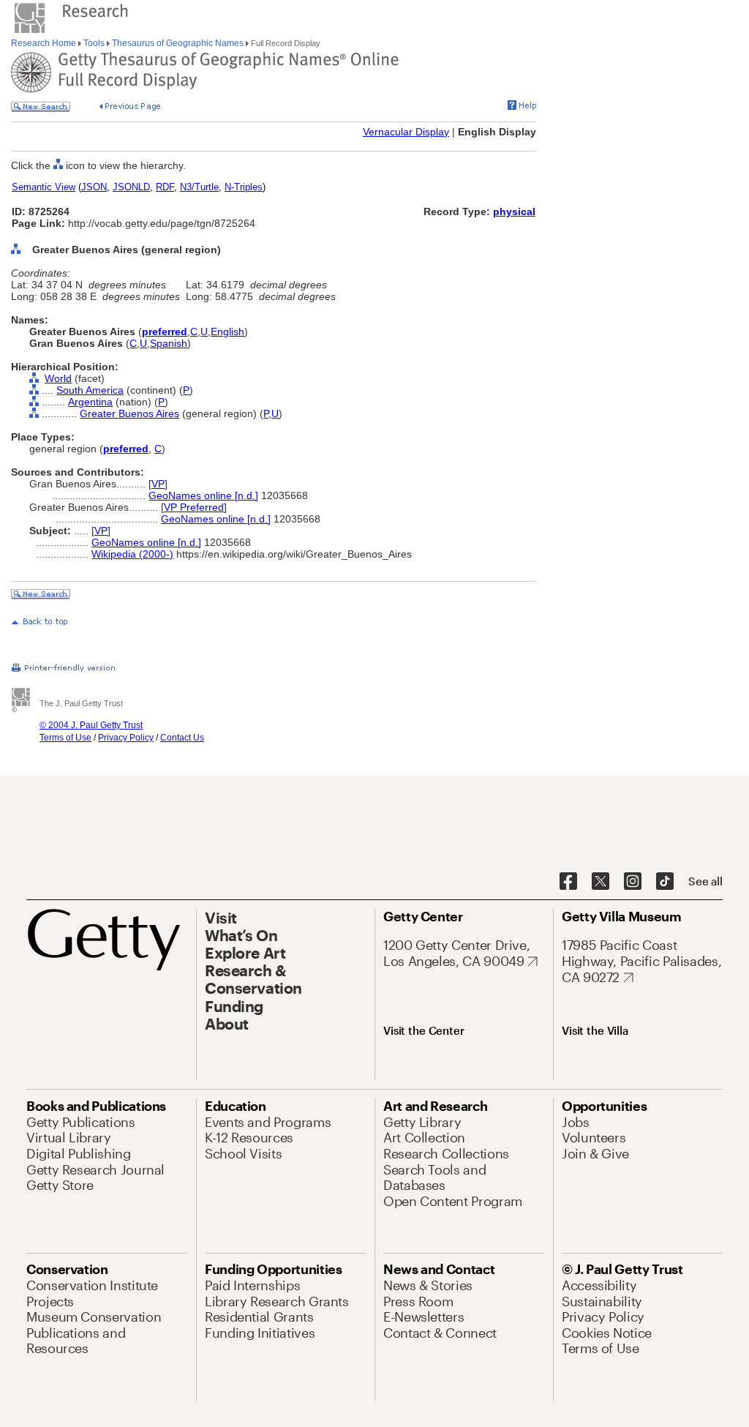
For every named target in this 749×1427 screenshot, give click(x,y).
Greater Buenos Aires (129, 413)
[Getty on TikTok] (665, 882)
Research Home (44, 43)
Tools (94, 43)
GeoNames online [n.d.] (203, 495)
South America (90, 390)
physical (514, 211)
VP (158, 484)
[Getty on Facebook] (568, 882)
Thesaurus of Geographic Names (178, 43)
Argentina (90, 402)
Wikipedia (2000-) (132, 554)
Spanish (168, 343)
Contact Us (182, 738)
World (58, 378)
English (227, 331)
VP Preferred (194, 507)
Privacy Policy (126, 738)
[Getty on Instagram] (632, 882)
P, (267, 413)
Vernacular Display (406, 132)
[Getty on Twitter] (600, 882)
